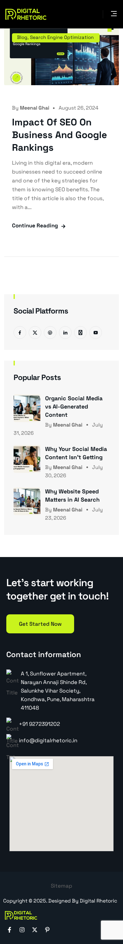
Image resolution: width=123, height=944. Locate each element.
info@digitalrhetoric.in (48, 740)
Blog (22, 37)
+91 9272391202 (39, 723)
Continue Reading (35, 225)
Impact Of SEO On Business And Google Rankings (59, 135)
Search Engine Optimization (62, 37)
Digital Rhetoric (98, 900)
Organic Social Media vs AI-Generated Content (73, 406)
